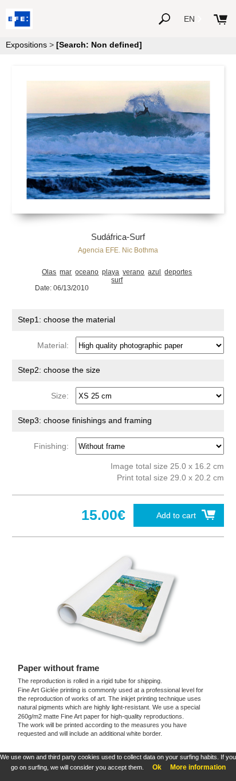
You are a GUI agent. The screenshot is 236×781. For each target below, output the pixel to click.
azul (154, 272)
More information (198, 767)
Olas (49, 272)
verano (133, 272)
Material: (55, 345)
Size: (62, 395)
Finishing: (53, 446)
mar (66, 272)
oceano (87, 272)
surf (117, 280)
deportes (178, 272)
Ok (157, 767)
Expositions (26, 44)
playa (110, 272)
